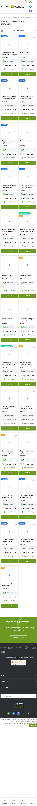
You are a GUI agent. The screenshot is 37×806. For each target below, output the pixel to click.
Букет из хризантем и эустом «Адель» (9, 274)
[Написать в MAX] (30, 11)
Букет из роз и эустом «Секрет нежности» (9, 230)
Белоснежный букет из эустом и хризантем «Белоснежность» (9, 98)
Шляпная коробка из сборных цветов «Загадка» (8, 541)
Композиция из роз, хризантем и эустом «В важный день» (9, 54)
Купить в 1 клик (10, 65)
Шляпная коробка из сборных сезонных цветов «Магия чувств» (27, 497)
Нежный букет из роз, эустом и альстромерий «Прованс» (9, 409)
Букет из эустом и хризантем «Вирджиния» (7, 320)
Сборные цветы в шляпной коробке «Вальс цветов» (7, 452)
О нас (3, 675)
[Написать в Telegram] (30, 6)
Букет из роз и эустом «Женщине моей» (9, 186)
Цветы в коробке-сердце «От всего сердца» (7, 497)
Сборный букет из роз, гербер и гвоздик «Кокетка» (27, 452)
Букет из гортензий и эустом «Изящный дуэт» (26, 98)
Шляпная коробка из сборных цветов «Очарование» (26, 541)
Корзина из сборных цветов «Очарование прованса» (26, 364)
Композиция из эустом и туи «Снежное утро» (9, 363)
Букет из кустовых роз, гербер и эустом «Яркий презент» (9, 142)
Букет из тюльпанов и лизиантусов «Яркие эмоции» (27, 231)
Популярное (5, 687)
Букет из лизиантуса (26, 141)
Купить (9, 74)
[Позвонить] (26, 1)
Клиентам (4, 681)
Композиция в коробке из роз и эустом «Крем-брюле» (27, 320)
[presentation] (18, 45)
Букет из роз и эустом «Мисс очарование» (27, 186)
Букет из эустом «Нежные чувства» (26, 274)
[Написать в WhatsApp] (30, 2)
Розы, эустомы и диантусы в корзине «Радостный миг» (26, 408)
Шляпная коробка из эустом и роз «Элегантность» (8, 585)
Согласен (33, 725)
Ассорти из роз (24, 52)
